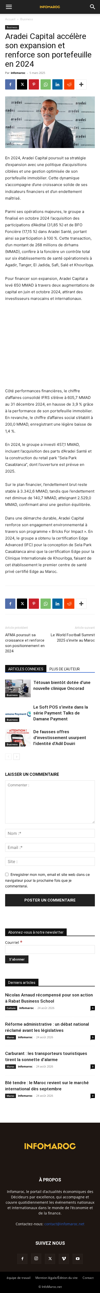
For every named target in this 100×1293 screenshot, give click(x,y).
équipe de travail (19, 1278)
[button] (9, 7)
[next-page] (16, 756)
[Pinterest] (34, 84)
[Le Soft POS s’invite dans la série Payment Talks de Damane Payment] (18, 713)
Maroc (10, 1037)
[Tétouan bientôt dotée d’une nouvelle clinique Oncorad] (18, 688)
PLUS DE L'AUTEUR (64, 669)
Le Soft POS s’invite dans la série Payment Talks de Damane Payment (60, 712)
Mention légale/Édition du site (56, 1278)
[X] (22, 84)
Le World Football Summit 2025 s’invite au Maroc (73, 638)
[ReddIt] (69, 84)
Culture (11, 1008)
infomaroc (18, 73)
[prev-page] (8, 756)
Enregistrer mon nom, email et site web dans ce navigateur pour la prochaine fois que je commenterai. (47, 880)
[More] (81, 84)
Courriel (13, 942)
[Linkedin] (57, 84)
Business (26, 19)
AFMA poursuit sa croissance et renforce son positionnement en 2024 (25, 643)
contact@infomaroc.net (64, 1223)
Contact (88, 1278)
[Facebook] (10, 84)
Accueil (10, 19)
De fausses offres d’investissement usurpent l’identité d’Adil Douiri (59, 737)
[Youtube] (78, 1259)
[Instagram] (36, 1258)
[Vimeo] (64, 1259)
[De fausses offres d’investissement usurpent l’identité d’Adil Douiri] (18, 738)
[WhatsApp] (46, 84)
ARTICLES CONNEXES (25, 669)
